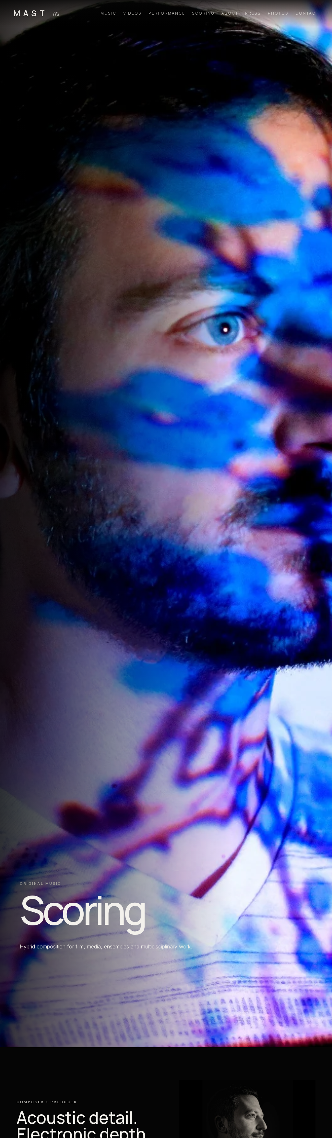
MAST (36, 13)
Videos (132, 13)
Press (253, 13)
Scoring (203, 13)
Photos (278, 13)
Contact (307, 13)
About (229, 13)
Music (108, 13)
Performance (166, 13)
